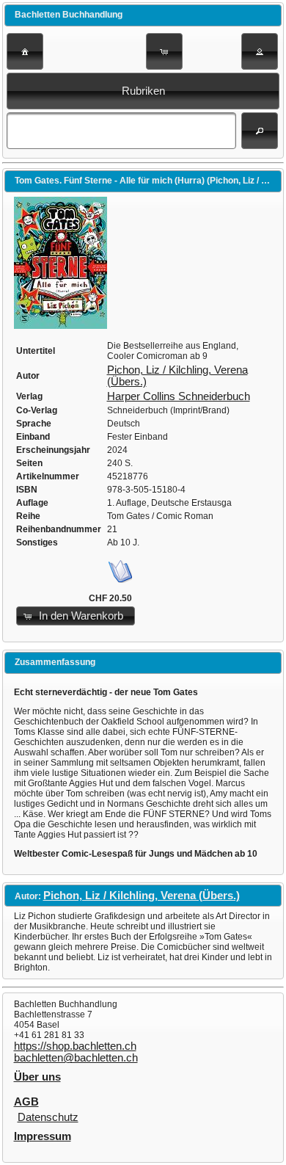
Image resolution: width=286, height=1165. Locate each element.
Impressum (42, 1136)
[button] (25, 51)
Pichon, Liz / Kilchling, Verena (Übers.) (141, 895)
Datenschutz (48, 1117)
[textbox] (121, 130)
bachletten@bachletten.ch (76, 1058)
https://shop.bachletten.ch (75, 1046)
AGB (26, 1102)
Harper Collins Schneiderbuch (178, 396)
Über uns (37, 1077)
